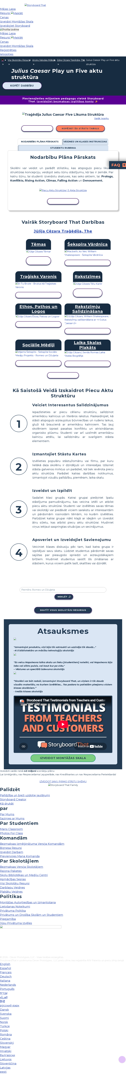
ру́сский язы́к (9, 1005)
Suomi (4, 1018)
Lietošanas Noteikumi (15, 906)
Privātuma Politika (13, 910)
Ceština (5, 1038)
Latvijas (5, 1067)
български (7, 1055)
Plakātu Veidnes (11, 891)
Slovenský (7, 1043)
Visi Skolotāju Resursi (19, 60)
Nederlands (8, 985)
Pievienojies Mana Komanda (20, 856)
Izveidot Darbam (11, 852)
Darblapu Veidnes (12, 887)
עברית (3, 993)
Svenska (6, 1014)
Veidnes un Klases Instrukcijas (85, 141)
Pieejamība (8, 919)
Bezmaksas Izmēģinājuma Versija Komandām (32, 844)
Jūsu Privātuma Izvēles (16, 923)
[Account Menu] (9, 29)
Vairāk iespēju (101, 118)
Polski (4, 1030)
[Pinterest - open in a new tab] (2, 953)
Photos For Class (11, 833)
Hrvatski (5, 1051)
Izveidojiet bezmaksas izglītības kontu (65, 101)
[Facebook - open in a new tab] (2, 938)
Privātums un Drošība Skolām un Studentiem (31, 915)
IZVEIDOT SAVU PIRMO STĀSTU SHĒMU (63, 781)
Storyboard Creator (13, 799)
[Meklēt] (17, 13)
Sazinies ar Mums (12, 818)
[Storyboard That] (35, 5)
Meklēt (62, 596)
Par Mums (7, 814)
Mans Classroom (11, 829)
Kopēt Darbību (22, 85)
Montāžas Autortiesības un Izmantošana (28, 902)
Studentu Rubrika (63, 147)
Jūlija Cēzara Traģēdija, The (71, 60)
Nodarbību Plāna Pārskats (40, 141)
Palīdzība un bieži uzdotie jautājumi (25, 795)
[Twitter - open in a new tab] (2, 948)
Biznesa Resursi (11, 848)
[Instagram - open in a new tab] (2, 943)
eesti (3, 1072)
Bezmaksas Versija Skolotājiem (21, 867)
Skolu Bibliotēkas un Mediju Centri (24, 875)
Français (6, 972)
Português (7, 989)
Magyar (5, 1047)
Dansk (4, 1009)
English (5, 964)
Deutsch (6, 976)
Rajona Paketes (11, 871)
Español (5, 968)
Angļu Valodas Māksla (43, 60)
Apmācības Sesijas (13, 879)
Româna (6, 1034)
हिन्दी (2, 1001)
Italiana (5, 980)
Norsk (4, 1022)
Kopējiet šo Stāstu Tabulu (80, 128)
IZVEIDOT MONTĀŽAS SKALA (63, 758)
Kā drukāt (7, 803)
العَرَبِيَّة (4, 997)
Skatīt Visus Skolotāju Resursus (63, 610)
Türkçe (5, 1026)
